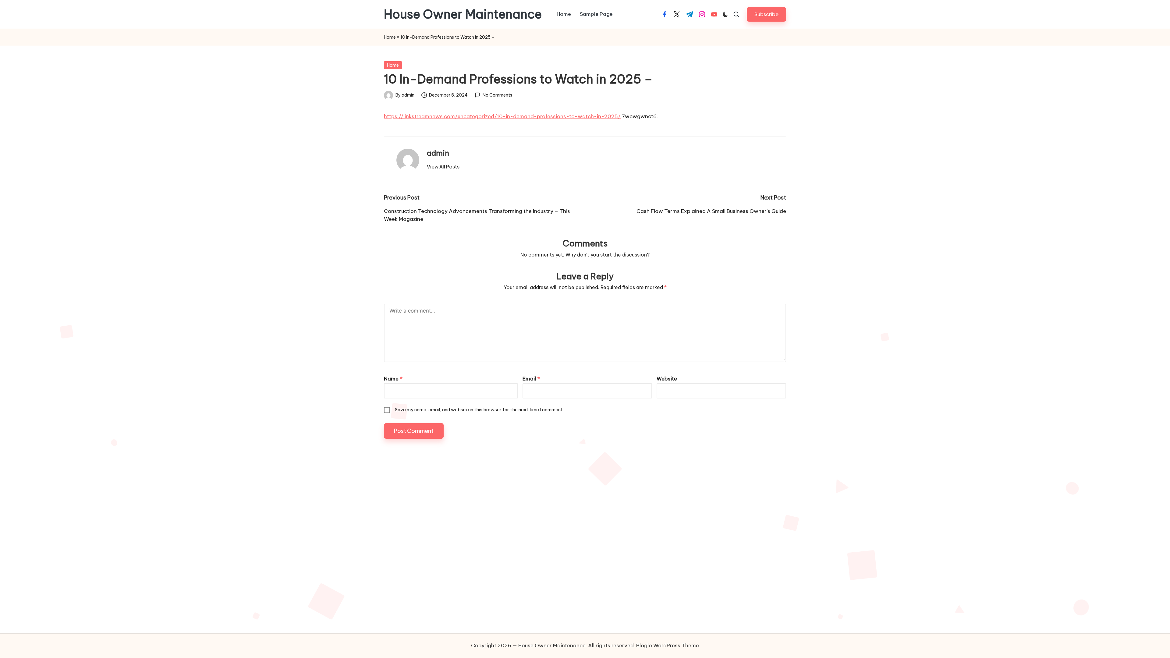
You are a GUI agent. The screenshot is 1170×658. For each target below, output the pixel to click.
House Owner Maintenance (463, 14)
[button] (766, 14)
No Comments (497, 95)
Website (667, 378)
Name (393, 378)
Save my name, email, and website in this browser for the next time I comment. (479, 409)
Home (390, 37)
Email (531, 378)
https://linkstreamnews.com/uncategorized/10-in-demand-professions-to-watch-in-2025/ (502, 116)
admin (438, 152)
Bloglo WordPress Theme (667, 645)
